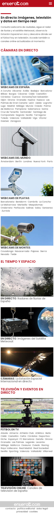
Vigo (35, 118)
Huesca (41, 99)
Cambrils (33, 201)
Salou (38, 207)
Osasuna (26, 445)
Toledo (4, 118)
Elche (4, 439)
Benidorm (21, 201)
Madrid (11, 105)
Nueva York (39, 161)
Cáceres (22, 93)
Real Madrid (25, 448)
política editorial (26, 508)
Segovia (20, 115)
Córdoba (5, 96)
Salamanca (34, 109)
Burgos (12, 93)
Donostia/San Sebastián (35, 96)
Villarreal (47, 451)
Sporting (13, 451)
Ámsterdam (7, 161)
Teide (13, 254)
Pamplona (20, 109)
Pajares (35, 251)
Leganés (29, 442)
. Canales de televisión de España (21, 489)
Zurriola (6, 210)
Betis (48, 433)
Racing (45, 445)
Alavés (4, 433)
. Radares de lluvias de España (23, 300)
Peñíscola (19, 207)
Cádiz (32, 93)
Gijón (3, 99)
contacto (10, 508)
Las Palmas (18, 442)
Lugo (3, 105)
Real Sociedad (41, 448)
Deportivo (44, 436)
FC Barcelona (27, 439)
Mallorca (15, 445)
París (50, 161)
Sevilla (29, 115)
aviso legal (42, 508)
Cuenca (16, 96)
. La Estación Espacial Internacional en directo (21, 380)
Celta (23, 436)
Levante (40, 442)
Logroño (47, 102)
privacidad (22, 511)
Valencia (14, 118)
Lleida (38, 102)
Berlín (18, 161)
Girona (11, 99)
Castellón (41, 93)
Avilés (26, 90)
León (31, 102)
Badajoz (35, 90)
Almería (13, 433)
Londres (27, 161)
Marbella (22, 204)
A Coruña (6, 90)
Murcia (29, 105)
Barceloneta (7, 201)
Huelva (31, 99)
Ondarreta (6, 207)
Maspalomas (36, 204)
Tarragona (40, 115)
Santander (26, 112)
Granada (21, 99)
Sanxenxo (47, 207)
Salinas (30, 207)
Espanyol (13, 439)
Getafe (39, 439)
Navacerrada (22, 251)
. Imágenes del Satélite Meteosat (23, 340)
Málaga (20, 105)
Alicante (16, 90)
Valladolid (26, 118)
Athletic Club (27, 433)
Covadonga (7, 251)
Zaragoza (15, 121)
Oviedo (38, 105)
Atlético (39, 433)
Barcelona (46, 90)
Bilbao (4, 93)
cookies (33, 511)
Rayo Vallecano (9, 448)
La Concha (45, 201)
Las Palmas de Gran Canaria (25, 101)
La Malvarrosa (8, 204)
